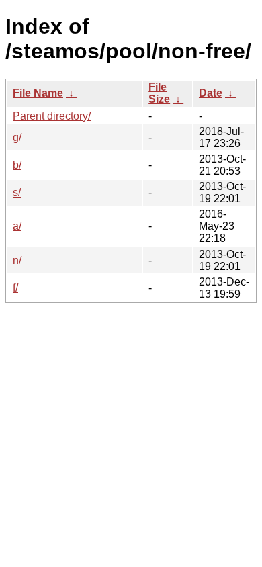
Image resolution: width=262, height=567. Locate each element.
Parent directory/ (52, 116)
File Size (159, 93)
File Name (38, 93)
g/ (17, 137)
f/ (15, 288)
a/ (17, 226)
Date (210, 93)
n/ (17, 260)
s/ (17, 192)
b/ (17, 165)
